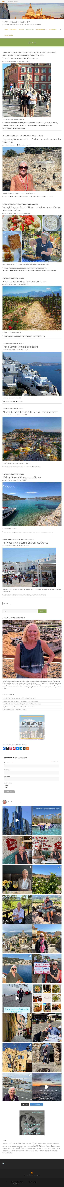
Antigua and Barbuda (16, 52)
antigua (7, 123)
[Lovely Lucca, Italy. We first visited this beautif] (17, 1027)
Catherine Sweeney (10, 61)
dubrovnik (34, 123)
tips (29, 1150)
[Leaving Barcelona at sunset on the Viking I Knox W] (47, 1087)
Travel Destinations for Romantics (20, 58)
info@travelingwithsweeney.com (12, 1)
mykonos (34, 595)
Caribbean (28, 52)
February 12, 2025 (24, 61)
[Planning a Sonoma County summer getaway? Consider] (47, 909)
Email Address (8, 763)
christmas (49, 1143)
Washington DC (5, 1152)
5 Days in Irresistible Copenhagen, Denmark (14, 709)
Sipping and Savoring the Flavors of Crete (24, 281)
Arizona (4, 1143)
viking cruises (47, 196)
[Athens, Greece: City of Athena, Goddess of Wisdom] (32, 439)
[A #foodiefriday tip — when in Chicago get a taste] (17, 850)
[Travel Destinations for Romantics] (32, 90)
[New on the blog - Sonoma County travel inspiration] (47, 879)
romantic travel (26, 125)
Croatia (36, 52)
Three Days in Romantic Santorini (20, 346)
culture (25, 1146)
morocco (12, 125)
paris (46, 1148)
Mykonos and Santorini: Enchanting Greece (25, 542)
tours (40, 532)
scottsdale (21, 1150)
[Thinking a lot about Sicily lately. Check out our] (17, 938)
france (47, 123)
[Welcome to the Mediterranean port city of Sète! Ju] (17, 1087)
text (7, 787)
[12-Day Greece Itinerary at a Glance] (32, 504)
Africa (4, 52)
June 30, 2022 (23, 480)
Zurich (22, 128)
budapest (28, 1143)
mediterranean (25, 196)
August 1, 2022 (23, 349)
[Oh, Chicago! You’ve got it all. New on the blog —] (17, 820)
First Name (7, 769)
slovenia (49, 125)
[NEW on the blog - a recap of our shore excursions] (47, 938)
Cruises (14, 1146)
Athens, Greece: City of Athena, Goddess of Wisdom (30, 411)
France (11, 55)
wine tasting (40, 336)
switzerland (7, 128)
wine (54, 270)
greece (16, 196)
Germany (54, 1146)
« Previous (6, 603)
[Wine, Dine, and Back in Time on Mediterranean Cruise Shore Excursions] (32, 238)
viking (39, 196)
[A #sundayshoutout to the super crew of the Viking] (17, 998)
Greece (16, 55)
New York (33, 1148)
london (5, 125)
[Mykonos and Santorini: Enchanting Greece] (32, 567)
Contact (21, 29)
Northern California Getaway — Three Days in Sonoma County (20, 701)
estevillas (30, 1146)
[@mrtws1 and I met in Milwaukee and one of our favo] (17, 879)
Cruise (6, 595)
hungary (17, 1148)
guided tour (4, 1148)
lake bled (53, 123)
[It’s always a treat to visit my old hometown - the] (47, 850)
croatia (27, 123)
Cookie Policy (9, 35)
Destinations (30, 29)
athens (7, 466)
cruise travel (14, 595)
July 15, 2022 (23, 415)
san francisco (14, 1150)
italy (32, 268)
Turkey (40, 135)
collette (9, 1146)
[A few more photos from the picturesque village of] (17, 1057)
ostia (23, 270)
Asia (3, 135)
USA (42, 1150)
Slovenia (30, 55)
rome (27, 270)
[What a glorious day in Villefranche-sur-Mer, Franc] (47, 1027)
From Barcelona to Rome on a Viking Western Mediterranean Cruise (21, 704)
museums (29, 1148)
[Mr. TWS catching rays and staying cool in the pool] (47, 820)
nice (18, 125)
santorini (37, 125)
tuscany (33, 270)
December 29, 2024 (25, 145)
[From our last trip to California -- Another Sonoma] (17, 909)
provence (54, 1148)
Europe (5, 55)
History (27, 268)
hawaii (9, 1148)
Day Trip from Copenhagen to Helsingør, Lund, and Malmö (18, 706)
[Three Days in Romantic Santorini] (32, 374)
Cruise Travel (11, 135)
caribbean (15, 123)
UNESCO (34, 466)
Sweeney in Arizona (41, 29)
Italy (36, 204)
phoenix (50, 1148)
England (52, 52)
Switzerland (39, 55)
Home (6, 29)
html (7, 785)
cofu (6, 268)
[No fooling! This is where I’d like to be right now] (17, 968)
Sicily (43, 125)
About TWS (13, 29)
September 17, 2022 (25, 213)
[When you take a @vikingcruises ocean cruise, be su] (47, 998)
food (16, 268)
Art (8, 1143)
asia (5, 196)
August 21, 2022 (23, 284)
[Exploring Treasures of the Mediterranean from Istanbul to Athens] (32, 169)
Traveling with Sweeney (16, 22)
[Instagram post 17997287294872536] (47, 1057)
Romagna (5, 1150)
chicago (45, 1143)
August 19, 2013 (23, 545)
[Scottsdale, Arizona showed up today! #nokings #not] (47, 968)
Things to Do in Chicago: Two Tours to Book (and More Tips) (19, 698)
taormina (16, 128)
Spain (26, 1150)
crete (21, 123)
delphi (12, 466)
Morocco (23, 55)
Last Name (7, 776)
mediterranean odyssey (11, 270)
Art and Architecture (17, 1143)
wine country (29, 336)
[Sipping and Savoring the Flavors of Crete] (32, 308)
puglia (58, 1148)
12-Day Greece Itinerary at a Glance (21, 477)
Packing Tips (52, 29)
